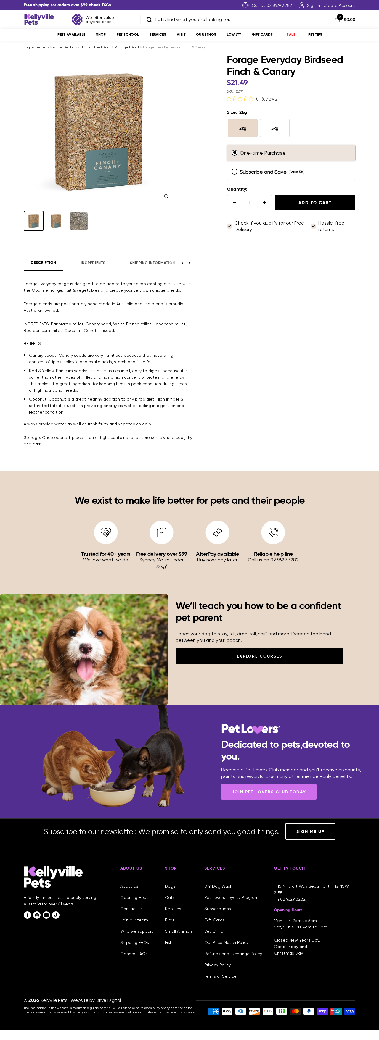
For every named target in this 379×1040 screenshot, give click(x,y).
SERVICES (158, 34)
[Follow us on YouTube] (46, 915)
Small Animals (178, 931)
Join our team (134, 920)
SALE (291, 34)
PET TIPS (315, 34)
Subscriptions (217, 908)
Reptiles (173, 908)
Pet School (128, 34)
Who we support (136, 931)
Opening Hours (135, 897)
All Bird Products (65, 47)
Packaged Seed (127, 47)
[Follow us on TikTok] (56, 915)
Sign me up (310, 831)
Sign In (313, 5)
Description (43, 263)
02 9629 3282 (293, 899)
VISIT (181, 34)
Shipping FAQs (134, 942)
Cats (170, 897)
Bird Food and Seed (96, 47)
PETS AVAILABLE (71, 34)
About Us (129, 886)
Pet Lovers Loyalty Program (231, 897)
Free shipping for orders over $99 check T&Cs (67, 4)
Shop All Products (36, 47)
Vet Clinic (213, 931)
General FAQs (134, 953)
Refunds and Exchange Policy (233, 953)
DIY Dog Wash (218, 886)
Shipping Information (152, 263)
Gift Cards (262, 34)
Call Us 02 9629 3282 (272, 5)
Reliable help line (273, 553)
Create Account (339, 5)
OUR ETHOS (206, 34)
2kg (242, 128)
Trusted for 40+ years (105, 553)
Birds (169, 920)
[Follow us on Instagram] (37, 915)
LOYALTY (234, 34)
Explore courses (259, 656)
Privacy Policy (217, 965)
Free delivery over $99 (161, 553)
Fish (168, 942)
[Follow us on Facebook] (27, 915)
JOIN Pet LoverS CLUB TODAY (269, 791)
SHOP (101, 34)
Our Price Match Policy (226, 942)
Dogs (170, 886)
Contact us (131, 908)
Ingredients (93, 263)
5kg (274, 128)
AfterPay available (217, 553)
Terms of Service (220, 976)
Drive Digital (108, 1000)
